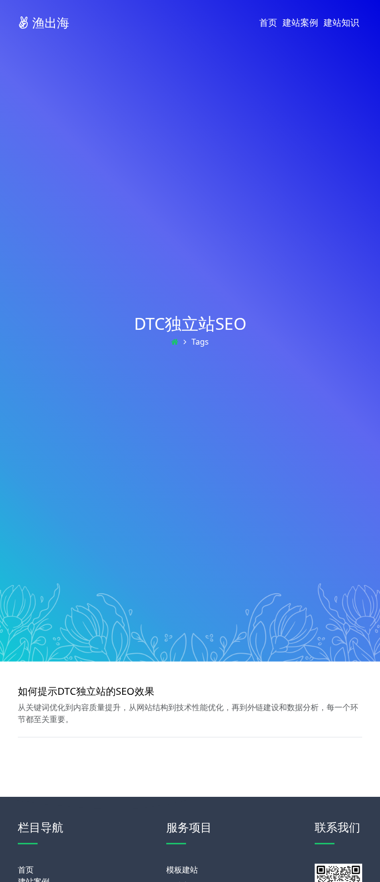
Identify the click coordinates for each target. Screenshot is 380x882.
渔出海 (49, 22)
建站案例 (300, 22)
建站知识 (341, 22)
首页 (268, 22)
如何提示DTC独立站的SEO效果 (86, 691)
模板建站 (182, 869)
